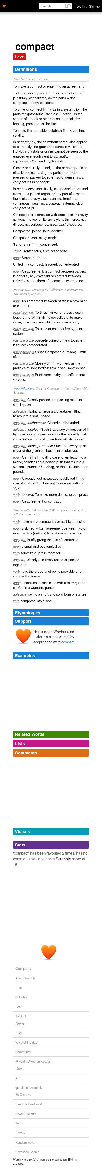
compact (67, 641)
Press (19, 987)
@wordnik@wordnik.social (33, 1061)
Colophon (21, 997)
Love (19, 56)
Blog (18, 1033)
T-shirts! (20, 1016)
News (20, 1023)
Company (23, 968)
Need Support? (25, 1113)
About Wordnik (25, 978)
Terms (19, 1123)
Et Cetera (23, 1094)
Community (23, 1052)
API (18, 1078)
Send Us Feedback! (28, 1104)
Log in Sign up (88, 6)
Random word (24, 1142)
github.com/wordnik (28, 1087)
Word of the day (26, 1042)
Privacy (20, 1132)
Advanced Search (27, 1151)
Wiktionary (27, 388)
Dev (18, 1068)
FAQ (18, 1006)
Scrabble (63, 858)
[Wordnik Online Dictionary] (4, 5)
